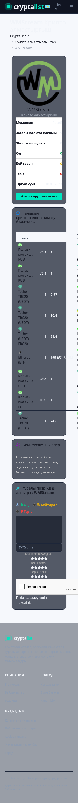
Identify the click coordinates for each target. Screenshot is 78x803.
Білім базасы (50, 692)
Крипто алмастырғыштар (35, 42)
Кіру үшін (58, 7)
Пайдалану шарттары (20, 728)
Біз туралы (12, 684)
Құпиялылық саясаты (20, 720)
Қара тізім (48, 700)
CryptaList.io (20, 36)
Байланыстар (14, 692)
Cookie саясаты (16, 736)
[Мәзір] (71, 6)
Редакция (12, 700)
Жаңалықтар (50, 684)
